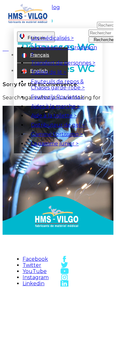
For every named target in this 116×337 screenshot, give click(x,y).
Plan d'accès (86, 295)
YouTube (35, 271)
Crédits (42, 330)
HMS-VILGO (43, 295)
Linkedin (33, 283)
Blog (54, 7)
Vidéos (86, 316)
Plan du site (43, 302)
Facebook (35, 259)
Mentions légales (43, 320)
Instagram (36, 277)
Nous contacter (86, 305)
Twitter (32, 265)
